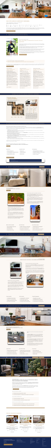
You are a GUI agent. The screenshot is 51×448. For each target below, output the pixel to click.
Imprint (42, 443)
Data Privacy (43, 444)
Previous (42, 413)
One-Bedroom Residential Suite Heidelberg (39, 425)
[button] (10, 31)
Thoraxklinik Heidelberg (25, 132)
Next (44, 413)
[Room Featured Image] (12, 419)
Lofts (36, 441)
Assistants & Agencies (44, 441)
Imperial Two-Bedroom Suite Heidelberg (25, 425)
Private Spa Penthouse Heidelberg (12, 425)
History (30, 443)
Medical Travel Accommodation (32, 441)
